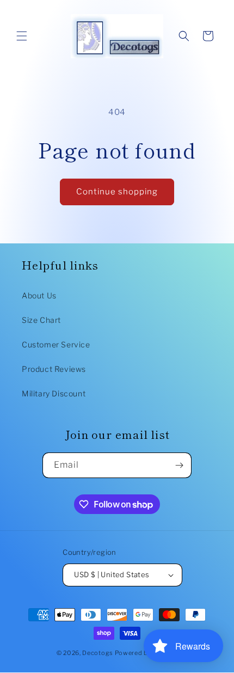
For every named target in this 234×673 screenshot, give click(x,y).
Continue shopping (117, 192)
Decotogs (97, 653)
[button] (22, 36)
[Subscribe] (179, 465)
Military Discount (53, 393)
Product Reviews (54, 369)
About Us (39, 295)
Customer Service (56, 344)
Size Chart (41, 320)
